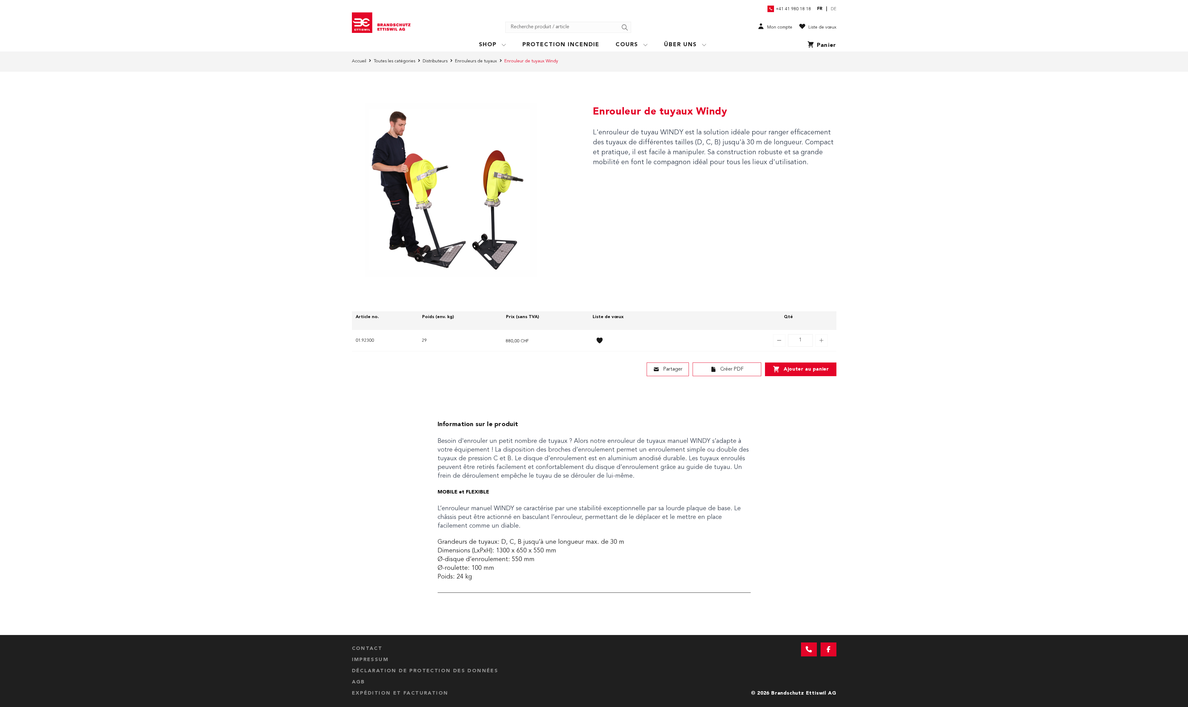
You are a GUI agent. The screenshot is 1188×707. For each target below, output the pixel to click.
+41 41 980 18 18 (793, 9)
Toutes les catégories (394, 61)
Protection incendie (560, 44)
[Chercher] (625, 27)
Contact (367, 648)
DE (833, 9)
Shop (488, 44)
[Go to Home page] (383, 22)
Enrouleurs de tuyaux (476, 61)
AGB (358, 682)
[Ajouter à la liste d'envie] (599, 340)
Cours (627, 44)
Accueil (359, 61)
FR (819, 9)
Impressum (370, 659)
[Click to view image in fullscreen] (451, 189)
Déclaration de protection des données (425, 671)
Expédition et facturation (400, 693)
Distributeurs (435, 61)
